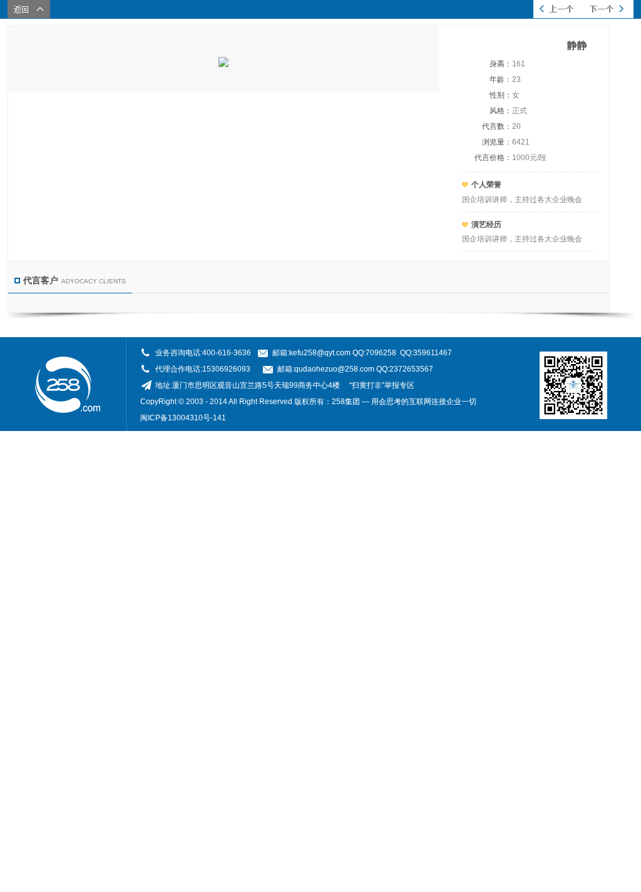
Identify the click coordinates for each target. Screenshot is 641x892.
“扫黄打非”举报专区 (381, 385)
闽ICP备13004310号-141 (183, 417)
